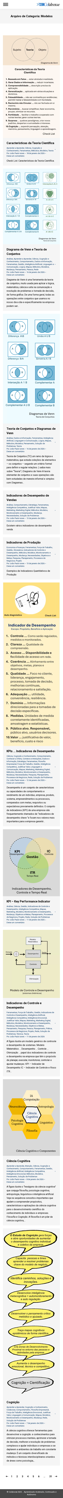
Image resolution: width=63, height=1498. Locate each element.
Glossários (18, 550)
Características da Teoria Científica (30, 143)
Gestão (21, 264)
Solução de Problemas (29, 515)
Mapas (29, 267)
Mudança (11, 269)
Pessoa (30, 269)
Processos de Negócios (17, 777)
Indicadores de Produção (24, 542)
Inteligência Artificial (33, 264)
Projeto (19, 561)
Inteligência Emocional (37, 1018)
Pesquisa (17, 558)
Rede (36, 269)
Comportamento (27, 261)
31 (50, 1476)
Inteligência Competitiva (17, 507)
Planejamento (27, 558)
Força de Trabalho (44, 547)
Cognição (13, 1402)
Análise (10, 259)
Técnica (20, 1034)
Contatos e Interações (32, 759)
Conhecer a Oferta (14, 759)
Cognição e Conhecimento (25, 756)
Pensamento (20, 269)
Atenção (28, 1166)
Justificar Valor (34, 507)
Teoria (50, 151)
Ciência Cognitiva (18, 1161)
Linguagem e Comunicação (26, 441)
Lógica (22, 267)
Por (15, 153)
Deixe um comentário (15, 156)
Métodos (35, 151)
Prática (49, 1028)
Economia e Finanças (16, 547)
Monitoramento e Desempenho (20, 513)
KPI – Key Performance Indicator (28, 901)
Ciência (28, 148)
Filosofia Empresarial (40, 1410)
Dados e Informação (43, 261)
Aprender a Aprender (15, 148)
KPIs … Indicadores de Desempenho (31, 751)
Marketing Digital (23, 510)
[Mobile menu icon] (5, 4)
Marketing (11, 510)
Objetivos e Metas (23, 914)
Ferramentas (25, 151)
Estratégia (33, 505)
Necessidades (13, 515)
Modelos (43, 151)
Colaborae (11, 1410)
